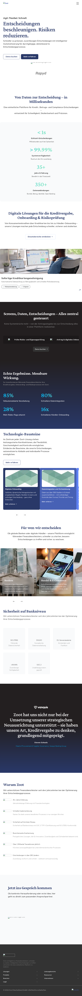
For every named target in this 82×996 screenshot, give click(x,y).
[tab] (24, 340)
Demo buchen (11, 56)
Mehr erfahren (30, 56)
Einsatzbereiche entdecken (39, 236)
